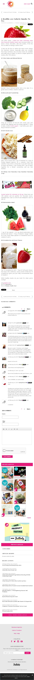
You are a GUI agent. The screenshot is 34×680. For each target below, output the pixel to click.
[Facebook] (11, 641)
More (29, 518)
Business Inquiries (17, 627)
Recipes (8, 286)
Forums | (20, 615)
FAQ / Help (17, 633)
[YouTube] (21, 641)
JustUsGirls (19, 323)
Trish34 (4, 568)
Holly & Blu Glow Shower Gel (9, 570)
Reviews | (15, 615)
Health (11, 286)
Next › (29, 309)
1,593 (27, 345)
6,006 (25, 376)
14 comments (23, 24)
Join (27, 653)
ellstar (20, 364)
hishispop (4, 563)
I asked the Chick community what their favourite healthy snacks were (17, 41)
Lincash (19, 310)
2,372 (25, 333)
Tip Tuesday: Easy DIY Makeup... (24, 12)
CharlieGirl (20, 333)
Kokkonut (4, 600)
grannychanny (21, 345)
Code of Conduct (17, 630)
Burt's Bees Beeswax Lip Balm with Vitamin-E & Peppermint (17, 601)
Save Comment (7, 456)
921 (23, 310)
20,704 (30, 382)
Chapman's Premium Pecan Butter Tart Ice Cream (14, 606)
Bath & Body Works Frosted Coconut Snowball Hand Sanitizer (17, 585)
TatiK (3, 573)
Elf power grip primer (7, 611)
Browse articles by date (8, 556)
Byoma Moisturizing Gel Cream (10, 596)
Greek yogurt (14, 126)
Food (15, 286)
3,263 (24, 322)
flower (20, 400)
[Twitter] (15, 641)
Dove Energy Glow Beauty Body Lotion (11, 565)
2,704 (27, 357)
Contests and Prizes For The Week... (10, 12)
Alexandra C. (10, 22)
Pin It (13, 290)
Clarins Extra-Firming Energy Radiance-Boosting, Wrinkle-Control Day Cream (16, 575)
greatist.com (6, 283)
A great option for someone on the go (12, 194)
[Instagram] (18, 641)
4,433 (24, 400)
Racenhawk (22, 357)
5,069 (24, 364)
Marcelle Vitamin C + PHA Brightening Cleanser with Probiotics (15, 591)
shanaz (21, 376)
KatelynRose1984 (23, 382)
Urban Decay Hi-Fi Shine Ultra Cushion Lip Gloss (14, 581)
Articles (25, 615)
